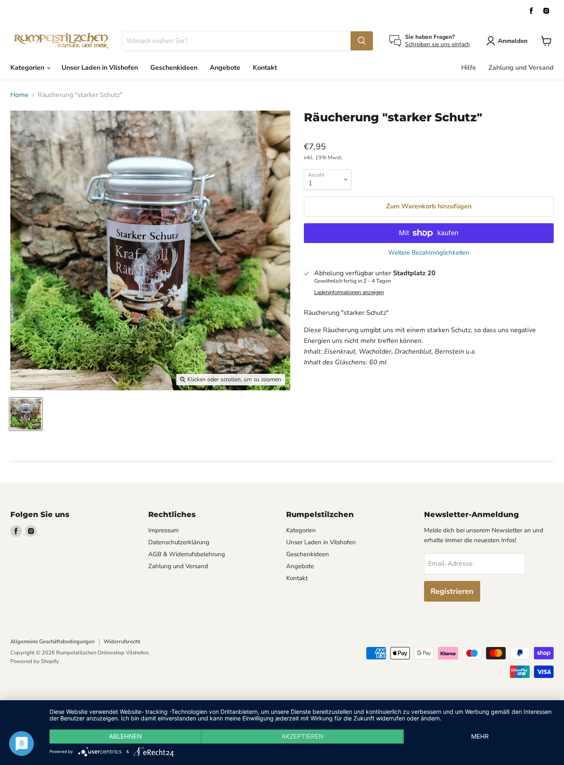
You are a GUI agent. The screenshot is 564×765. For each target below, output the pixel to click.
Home (19, 95)
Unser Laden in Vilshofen (100, 67)
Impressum (163, 530)
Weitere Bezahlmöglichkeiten (428, 252)
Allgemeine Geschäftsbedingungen (52, 641)
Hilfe (468, 67)
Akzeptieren (302, 736)
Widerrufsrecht (122, 641)
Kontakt (265, 67)
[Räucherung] (25, 414)
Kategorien (28, 67)
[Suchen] (362, 40)
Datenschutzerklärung (178, 542)
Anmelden (513, 41)
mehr (480, 736)
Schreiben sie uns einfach (437, 44)
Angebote (225, 67)
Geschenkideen (173, 67)
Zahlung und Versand (521, 67)
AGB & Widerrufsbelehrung (186, 554)
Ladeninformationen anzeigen (349, 292)
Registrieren (452, 591)
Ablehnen (125, 736)
